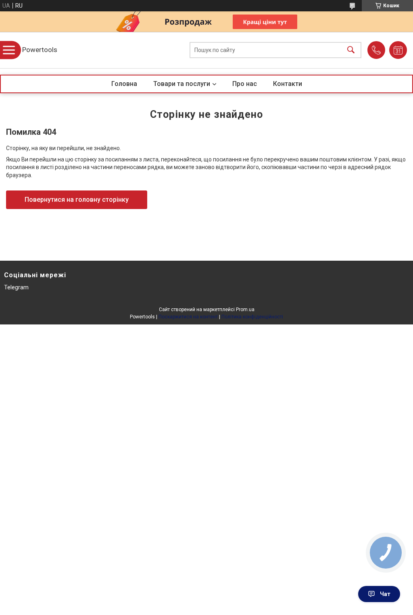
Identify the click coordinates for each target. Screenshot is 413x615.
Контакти (287, 84)
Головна (124, 84)
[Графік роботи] (398, 50)
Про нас (244, 84)
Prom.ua (245, 309)
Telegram (16, 287)
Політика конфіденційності (252, 317)
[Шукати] (351, 50)
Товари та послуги (181, 84)
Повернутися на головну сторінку (77, 199)
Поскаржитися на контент (188, 317)
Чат (385, 594)
